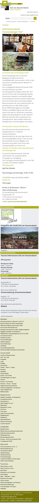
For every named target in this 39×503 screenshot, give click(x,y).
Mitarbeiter (3, 405)
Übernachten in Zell (6, 466)
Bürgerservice (5, 395)
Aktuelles (3, 319)
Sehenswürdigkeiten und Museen (13, 25)
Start (2, 25)
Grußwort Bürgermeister (7, 355)
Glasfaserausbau (5, 337)
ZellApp (2, 363)
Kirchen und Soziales (6, 381)
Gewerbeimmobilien (6, 450)
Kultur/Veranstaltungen (7, 484)
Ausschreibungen (5, 344)
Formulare (3, 411)
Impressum (28, 498)
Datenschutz (5, 500)
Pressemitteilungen (6, 339)
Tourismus (4, 464)
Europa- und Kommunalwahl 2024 (10, 439)
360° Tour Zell (4, 357)
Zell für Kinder (4, 480)
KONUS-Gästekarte (7, 316)
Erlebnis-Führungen (6, 478)
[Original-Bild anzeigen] (17, 52)
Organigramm (4, 401)
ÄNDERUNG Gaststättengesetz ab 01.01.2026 (14, 333)
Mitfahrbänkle (4, 391)
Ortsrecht (3, 409)
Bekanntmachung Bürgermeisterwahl (11, 431)
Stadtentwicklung (5, 455)
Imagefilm (3, 359)
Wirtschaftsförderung (6, 448)
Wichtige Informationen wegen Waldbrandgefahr (14, 329)
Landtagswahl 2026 (6, 441)
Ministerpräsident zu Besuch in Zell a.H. (12, 321)
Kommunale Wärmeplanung (8, 327)
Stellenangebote (5, 342)
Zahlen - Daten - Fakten (7, 367)
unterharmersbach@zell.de (17, 201)
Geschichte (3, 365)
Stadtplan (3, 371)
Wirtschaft (4, 444)
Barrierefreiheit (23, 21)
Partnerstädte (4, 373)
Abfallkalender (4, 415)
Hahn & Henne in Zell (6, 468)
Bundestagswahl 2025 (7, 437)
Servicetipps (4, 474)
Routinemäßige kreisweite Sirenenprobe (12, 350)
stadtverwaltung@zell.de (29, 15)
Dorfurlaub (3, 470)
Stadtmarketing (5, 453)
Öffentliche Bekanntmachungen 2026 (11, 325)
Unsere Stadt (5, 353)
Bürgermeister (4, 429)
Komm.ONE (28, 500)
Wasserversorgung (6, 421)
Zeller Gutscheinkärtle (7, 413)
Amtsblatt (3, 346)
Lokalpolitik (4, 427)
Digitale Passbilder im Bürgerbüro (10, 331)
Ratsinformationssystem (7, 433)
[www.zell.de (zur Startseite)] (14, 10)
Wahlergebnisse (5, 435)
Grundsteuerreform (6, 335)
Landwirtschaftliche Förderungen (10, 459)
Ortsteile (2, 369)
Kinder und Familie (6, 375)
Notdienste (3, 417)
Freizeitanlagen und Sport (8, 377)
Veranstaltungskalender (7, 348)
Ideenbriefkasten (5, 419)
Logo (2, 361)
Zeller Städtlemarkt (6, 389)
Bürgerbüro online (5, 407)
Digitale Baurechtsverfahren (8, 385)
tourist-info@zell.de (10, 290)
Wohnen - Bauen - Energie (8, 383)
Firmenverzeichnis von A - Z (8, 446)
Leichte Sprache (11, 21)
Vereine (2, 379)
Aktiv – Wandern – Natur (7, 476)
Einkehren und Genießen (8, 472)
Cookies (12, 500)
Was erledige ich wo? (6, 403)
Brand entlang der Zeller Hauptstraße (11, 323)
